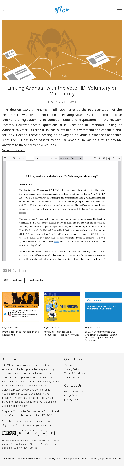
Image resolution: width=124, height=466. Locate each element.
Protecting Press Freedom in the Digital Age (20, 333)
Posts (72, 102)
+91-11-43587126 (73, 391)
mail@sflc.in (70, 395)
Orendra (93, 458)
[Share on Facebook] (19, 270)
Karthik (117, 458)
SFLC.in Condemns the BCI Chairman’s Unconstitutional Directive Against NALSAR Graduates (101, 336)
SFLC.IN (6, 458)
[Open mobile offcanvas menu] (119, 9)
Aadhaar (17, 280)
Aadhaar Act (36, 280)
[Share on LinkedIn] (24, 270)
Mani (109, 458)
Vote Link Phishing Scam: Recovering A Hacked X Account (61, 333)
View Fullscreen (13, 150)
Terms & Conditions (74, 373)
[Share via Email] (4, 270)
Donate (68, 365)
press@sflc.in (71, 399)
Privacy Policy (71, 369)
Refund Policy (71, 377)
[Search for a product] (4, 9)
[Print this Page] (9, 270)
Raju (101, 458)
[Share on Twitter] (14, 270)
